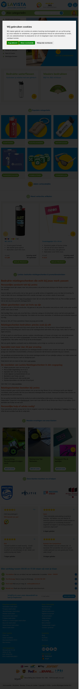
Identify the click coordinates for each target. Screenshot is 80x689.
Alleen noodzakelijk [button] (27, 43)
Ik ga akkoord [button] (12, 43)
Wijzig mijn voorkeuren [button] (44, 43)
